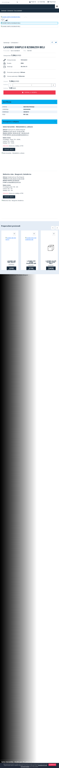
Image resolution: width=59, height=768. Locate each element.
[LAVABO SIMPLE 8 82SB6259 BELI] (29, 17)
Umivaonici (10, 10)
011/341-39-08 (20, 179)
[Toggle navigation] (57, 6)
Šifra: (24, 50)
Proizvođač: (6, 50)
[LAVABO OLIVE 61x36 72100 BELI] (31, 248)
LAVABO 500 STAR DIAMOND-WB (11, 262)
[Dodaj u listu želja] (2, 20)
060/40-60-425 (25, 133)
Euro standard (18, 10)
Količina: (5, 84)
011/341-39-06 (12, 179)
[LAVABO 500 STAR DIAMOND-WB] (11, 248)
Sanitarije (3, 10)
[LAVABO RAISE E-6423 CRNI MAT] (51, 248)
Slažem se (52, 764)
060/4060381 (15, 180)
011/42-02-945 (20, 131)
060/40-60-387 (17, 133)
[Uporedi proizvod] (6, 20)
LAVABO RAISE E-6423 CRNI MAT (51, 262)
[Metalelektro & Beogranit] (7, 6)
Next (57, 228)
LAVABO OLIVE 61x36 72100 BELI (31, 262)
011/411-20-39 (12, 131)
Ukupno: (5, 81)
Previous (53, 228)
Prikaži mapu (9, 149)
